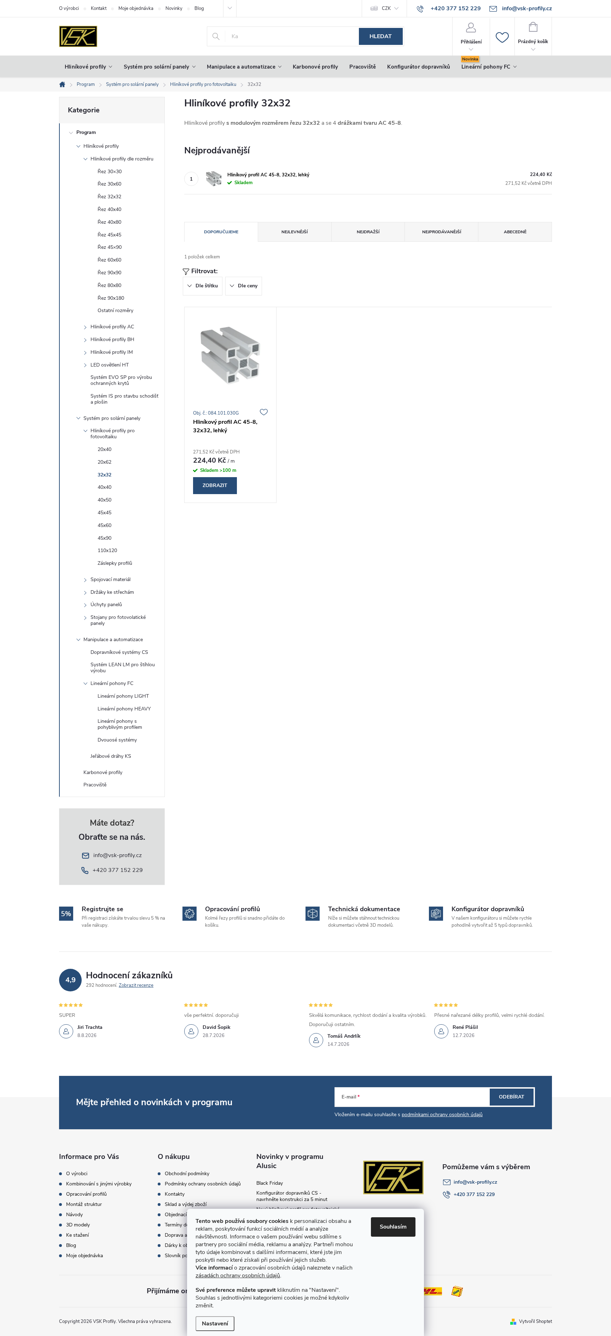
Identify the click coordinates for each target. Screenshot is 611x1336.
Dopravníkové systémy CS (119, 652)
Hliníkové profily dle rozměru (122, 159)
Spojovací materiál (110, 579)
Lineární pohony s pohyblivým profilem (120, 724)
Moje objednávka (135, 8)
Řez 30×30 (110, 171)
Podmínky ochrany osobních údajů (203, 1184)
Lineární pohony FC (112, 683)
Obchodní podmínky (187, 1174)
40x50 (104, 500)
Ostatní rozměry (115, 310)
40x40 (104, 487)
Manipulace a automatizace (113, 639)
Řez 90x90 (109, 272)
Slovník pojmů (180, 1256)
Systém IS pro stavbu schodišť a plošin (124, 399)
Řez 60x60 (109, 260)
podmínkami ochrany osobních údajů (442, 1114)
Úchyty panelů (106, 604)
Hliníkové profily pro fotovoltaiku (113, 433)
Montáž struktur (84, 1204)
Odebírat (511, 1097)
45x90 (104, 538)
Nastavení (215, 1324)
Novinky (173, 8)
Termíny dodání (181, 1225)
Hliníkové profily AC (112, 326)
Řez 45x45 (109, 235)
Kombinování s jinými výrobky (99, 1184)
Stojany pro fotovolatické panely (118, 620)
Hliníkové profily (101, 146)
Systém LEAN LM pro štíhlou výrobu (123, 667)
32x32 (104, 474)
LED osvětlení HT (110, 365)
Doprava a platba (183, 1235)
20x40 (104, 449)
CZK (386, 8)
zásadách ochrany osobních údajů (238, 1275)
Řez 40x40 (109, 209)
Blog (199, 8)
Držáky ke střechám (112, 592)
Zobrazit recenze (136, 985)
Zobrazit (215, 485)
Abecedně (515, 232)
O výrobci (69, 8)
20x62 (104, 462)
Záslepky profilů (115, 563)
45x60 (104, 525)
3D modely (78, 1225)
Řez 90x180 (111, 298)
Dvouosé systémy (117, 740)
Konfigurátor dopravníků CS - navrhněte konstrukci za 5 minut (291, 1196)
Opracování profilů (86, 1194)
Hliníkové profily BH (112, 339)
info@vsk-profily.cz (475, 1182)
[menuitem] (88, 67)
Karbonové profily (102, 772)
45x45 (104, 512)
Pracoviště (94, 784)
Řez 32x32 (109, 196)
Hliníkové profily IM (112, 352)
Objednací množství (186, 1215)
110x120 (107, 550)
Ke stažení (77, 1235)
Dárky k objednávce (186, 1245)
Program (86, 132)
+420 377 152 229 (474, 1194)
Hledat (380, 36)
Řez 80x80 (109, 285)
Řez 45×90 (110, 247)
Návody (74, 1215)
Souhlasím (393, 1227)
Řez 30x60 (109, 184)
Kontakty (175, 1194)
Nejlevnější (294, 232)
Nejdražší (368, 232)
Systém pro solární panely (111, 418)
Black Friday (269, 1183)
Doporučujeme (221, 232)
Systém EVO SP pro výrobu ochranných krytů (121, 380)
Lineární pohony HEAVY (124, 708)
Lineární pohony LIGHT (123, 696)
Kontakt (98, 8)
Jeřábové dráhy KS (111, 756)
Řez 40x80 (109, 222)
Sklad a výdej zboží (185, 1204)
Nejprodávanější (441, 232)
